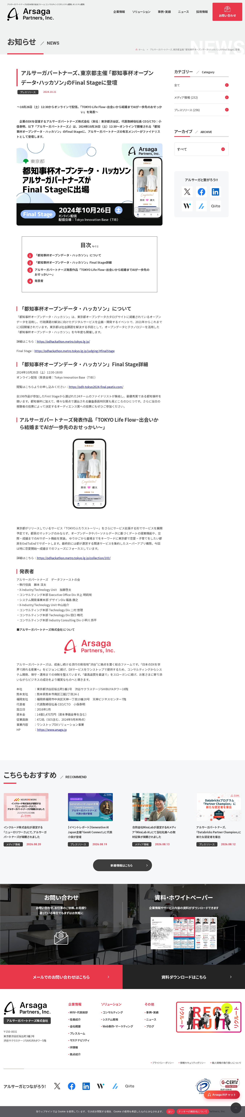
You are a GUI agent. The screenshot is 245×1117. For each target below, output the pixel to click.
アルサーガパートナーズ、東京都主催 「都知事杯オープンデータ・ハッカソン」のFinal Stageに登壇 (195, 49)
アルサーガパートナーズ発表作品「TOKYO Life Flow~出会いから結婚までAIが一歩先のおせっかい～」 (92, 271)
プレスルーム (77, 1033)
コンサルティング (113, 1012)
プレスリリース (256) (187, 110)
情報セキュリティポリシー (193, 1062)
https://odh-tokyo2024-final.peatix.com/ (96, 387)
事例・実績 (152, 1012)
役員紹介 (75, 1019)
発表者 (39, 280)
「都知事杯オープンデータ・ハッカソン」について (68, 255)
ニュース (151, 1019)
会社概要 (75, 1026)
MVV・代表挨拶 (79, 1012)
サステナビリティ (79, 1040)
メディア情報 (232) (186, 97)
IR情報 (74, 1047)
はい (170, 1111)
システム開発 (110, 1019)
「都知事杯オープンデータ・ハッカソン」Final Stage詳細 (73, 262)
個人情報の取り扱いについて (226, 1062)
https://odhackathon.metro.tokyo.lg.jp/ (63, 341)
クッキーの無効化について (192, 1111)
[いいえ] (241, 1111)
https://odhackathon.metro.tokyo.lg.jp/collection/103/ (74, 558)
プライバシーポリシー (163, 1062)
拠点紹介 (75, 1054)
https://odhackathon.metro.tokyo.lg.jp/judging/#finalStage (74, 351)
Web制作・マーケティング (118, 1026)
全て (177, 85)
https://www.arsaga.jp (52, 729)
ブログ (150, 1026)
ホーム (141, 49)
